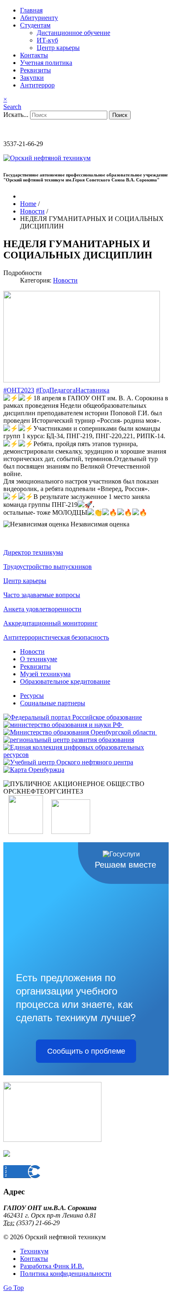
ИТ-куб (47, 40)
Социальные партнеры (52, 703)
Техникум (34, 1251)
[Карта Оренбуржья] (33, 769)
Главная (31, 10)
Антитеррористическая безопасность (56, 637)
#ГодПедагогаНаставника (72, 390)
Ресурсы (32, 695)
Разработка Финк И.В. (52, 1266)
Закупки (32, 77)
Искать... (15, 114)
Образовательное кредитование (65, 681)
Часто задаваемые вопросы (41, 594)
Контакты (34, 55)
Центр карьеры (58, 47)
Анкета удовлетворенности (42, 609)
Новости (65, 280)
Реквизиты (35, 70)
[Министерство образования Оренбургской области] (80, 732)
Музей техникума (45, 673)
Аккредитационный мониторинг (50, 623)
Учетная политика (46, 62)
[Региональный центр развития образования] (68, 739)
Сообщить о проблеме (86, 1051)
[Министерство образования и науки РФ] (63, 724)
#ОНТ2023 (18, 390)
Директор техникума (33, 552)
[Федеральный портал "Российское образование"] (72, 717)
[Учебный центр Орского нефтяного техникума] (68, 762)
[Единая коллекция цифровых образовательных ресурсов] (86, 754)
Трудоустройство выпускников (47, 566)
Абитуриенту (39, 17)
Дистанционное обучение (73, 32)
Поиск (119, 115)
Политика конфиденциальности (65, 1273)
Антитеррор (37, 85)
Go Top (13, 1287)
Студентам (35, 25)
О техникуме (38, 658)
